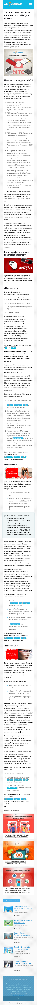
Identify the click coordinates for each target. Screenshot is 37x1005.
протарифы (13, 4)
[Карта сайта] (18, 999)
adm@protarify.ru (18, 995)
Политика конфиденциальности (18, 1003)
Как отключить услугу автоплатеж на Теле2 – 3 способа (23, 908)
